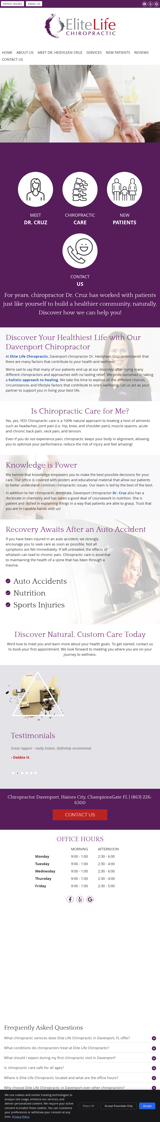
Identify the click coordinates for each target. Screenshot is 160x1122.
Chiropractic (80, 219)
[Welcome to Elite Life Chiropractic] (80, 38)
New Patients (118, 52)
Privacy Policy (20, 1117)
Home (7, 52)
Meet (35, 219)
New (124, 219)
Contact (80, 280)
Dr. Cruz (119, 493)
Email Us (34, 4)
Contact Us (12, 59)
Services (94, 52)
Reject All (88, 1105)
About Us (25, 52)
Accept (147, 1105)
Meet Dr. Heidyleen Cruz (60, 52)
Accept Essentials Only (119, 1105)
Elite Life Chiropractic (29, 356)
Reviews (141, 52)
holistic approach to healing (33, 379)
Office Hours (12, 4)
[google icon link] (89, 900)
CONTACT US (80, 815)
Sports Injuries (39, 605)
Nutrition (29, 593)
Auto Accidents (40, 581)
